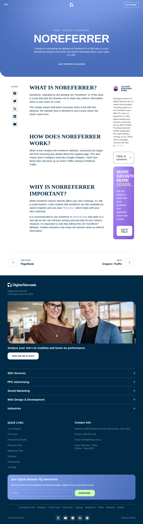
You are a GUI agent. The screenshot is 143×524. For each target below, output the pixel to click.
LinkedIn (120, 145)
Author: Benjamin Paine (126, 88)
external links (80, 216)
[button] (15, 93)
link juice (68, 208)
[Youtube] (65, 518)
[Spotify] (87, 518)
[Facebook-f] (58, 518)
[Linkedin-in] (80, 518)
